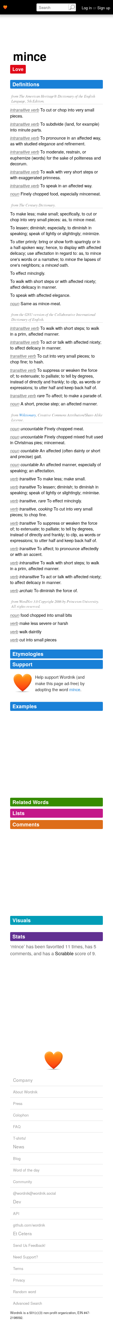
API (16, 1213)
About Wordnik (25, 1092)
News (18, 1146)
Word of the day (26, 1170)
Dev (17, 1201)
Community (22, 1181)
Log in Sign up (96, 7)
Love (17, 69)
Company (23, 1080)
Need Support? (25, 1257)
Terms (18, 1268)
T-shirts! (19, 1138)
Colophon (21, 1115)
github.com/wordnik (29, 1225)
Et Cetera (22, 1233)
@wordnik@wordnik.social (34, 1193)
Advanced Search (27, 1303)
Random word (24, 1291)
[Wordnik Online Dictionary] (5, 6)
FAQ (17, 1126)
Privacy (19, 1280)
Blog (17, 1158)
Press (17, 1103)
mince (74, 689)
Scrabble (64, 953)
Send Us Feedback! (29, 1245)
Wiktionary (27, 414)
